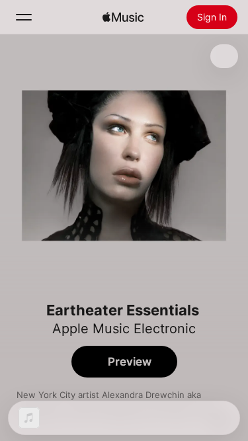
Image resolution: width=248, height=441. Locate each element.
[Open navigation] (23, 17)
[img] (123, 17)
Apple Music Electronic (124, 329)
